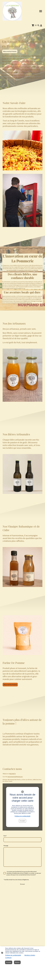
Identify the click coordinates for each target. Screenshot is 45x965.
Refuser (17, 962)
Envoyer (22, 884)
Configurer (8, 957)
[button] (38, 25)
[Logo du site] (12, 11)
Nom (5, 836)
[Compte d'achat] (41, 25)
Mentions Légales (29, 955)
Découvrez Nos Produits (9, 51)
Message (5, 845)
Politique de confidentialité (22, 816)
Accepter (22, 821)
